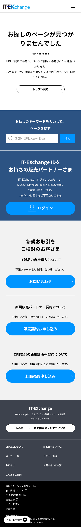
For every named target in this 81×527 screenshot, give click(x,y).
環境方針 (10, 499)
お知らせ (10, 465)
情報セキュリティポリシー (19, 485)
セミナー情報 (50, 456)
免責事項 (10, 508)
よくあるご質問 (13, 474)
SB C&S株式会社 (14, 495)
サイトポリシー (13, 504)
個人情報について (15, 490)
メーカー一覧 (12, 456)
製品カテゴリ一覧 (52, 446)
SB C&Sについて (14, 446)
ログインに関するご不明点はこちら (40, 195)
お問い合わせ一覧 (52, 465)
